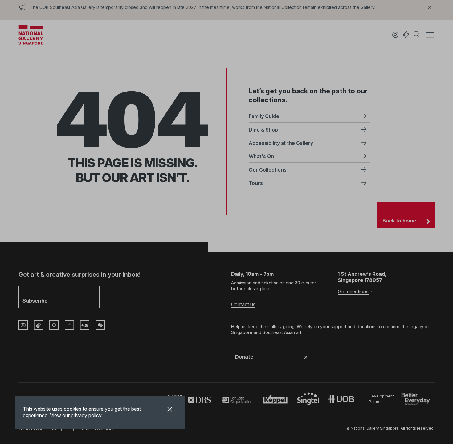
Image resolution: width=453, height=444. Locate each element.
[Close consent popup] (170, 410)
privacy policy (86, 415)
